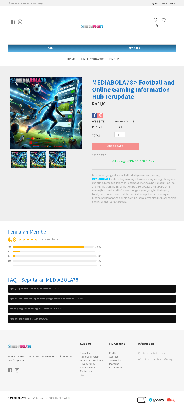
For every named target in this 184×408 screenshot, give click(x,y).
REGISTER (134, 48)
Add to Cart (115, 146)
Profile (112, 353)
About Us (85, 353)
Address (113, 356)
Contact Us (86, 371)
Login (154, 3)
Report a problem (89, 356)
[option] (45, 113)
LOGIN (49, 48)
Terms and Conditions (91, 360)
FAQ (82, 374)
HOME (71, 59)
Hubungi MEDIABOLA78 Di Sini (134, 161)
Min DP (97, 126)
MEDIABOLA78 (101, 179)
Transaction (115, 360)
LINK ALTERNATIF (92, 59)
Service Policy (87, 367)
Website (98, 121)
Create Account (168, 3)
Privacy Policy (87, 363)
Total (96, 135)
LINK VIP (113, 59)
